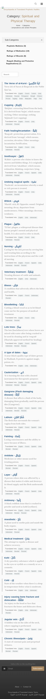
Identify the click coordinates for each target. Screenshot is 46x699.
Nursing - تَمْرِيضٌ (12, 246)
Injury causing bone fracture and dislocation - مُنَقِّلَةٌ (21, 598)
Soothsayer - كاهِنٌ (14, 156)
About (17, 686)
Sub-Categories (11, 40)
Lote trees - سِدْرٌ (12, 327)
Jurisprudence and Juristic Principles (23, 27)
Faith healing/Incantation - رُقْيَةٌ (20, 131)
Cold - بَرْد (9, 580)
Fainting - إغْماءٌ (12, 436)
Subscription (38, 668)
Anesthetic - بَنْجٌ (12, 519)
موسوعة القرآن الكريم (36, 694)
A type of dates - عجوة (16, 352)
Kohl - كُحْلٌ (9, 558)
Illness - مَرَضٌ (11, 285)
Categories (26, 25)
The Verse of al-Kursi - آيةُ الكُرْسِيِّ (22, 83)
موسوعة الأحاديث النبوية (18, 694)
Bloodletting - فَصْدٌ (14, 304)
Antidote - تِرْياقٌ (12, 455)
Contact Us (27, 686)
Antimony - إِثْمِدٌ (12, 500)
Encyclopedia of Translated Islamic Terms (23, 692)
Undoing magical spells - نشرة (20, 182)
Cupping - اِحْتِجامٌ (13, 105)
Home (18, 25)
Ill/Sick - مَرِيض (11, 201)
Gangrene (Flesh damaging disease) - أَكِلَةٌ (18, 393)
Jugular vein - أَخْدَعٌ (14, 619)
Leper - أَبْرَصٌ (10, 475)
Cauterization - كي (14, 372)
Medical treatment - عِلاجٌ (17, 539)
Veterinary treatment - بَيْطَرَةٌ (18, 272)
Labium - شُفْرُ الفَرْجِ (14, 417)
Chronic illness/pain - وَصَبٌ (18, 638)
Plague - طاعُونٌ (12, 224)
